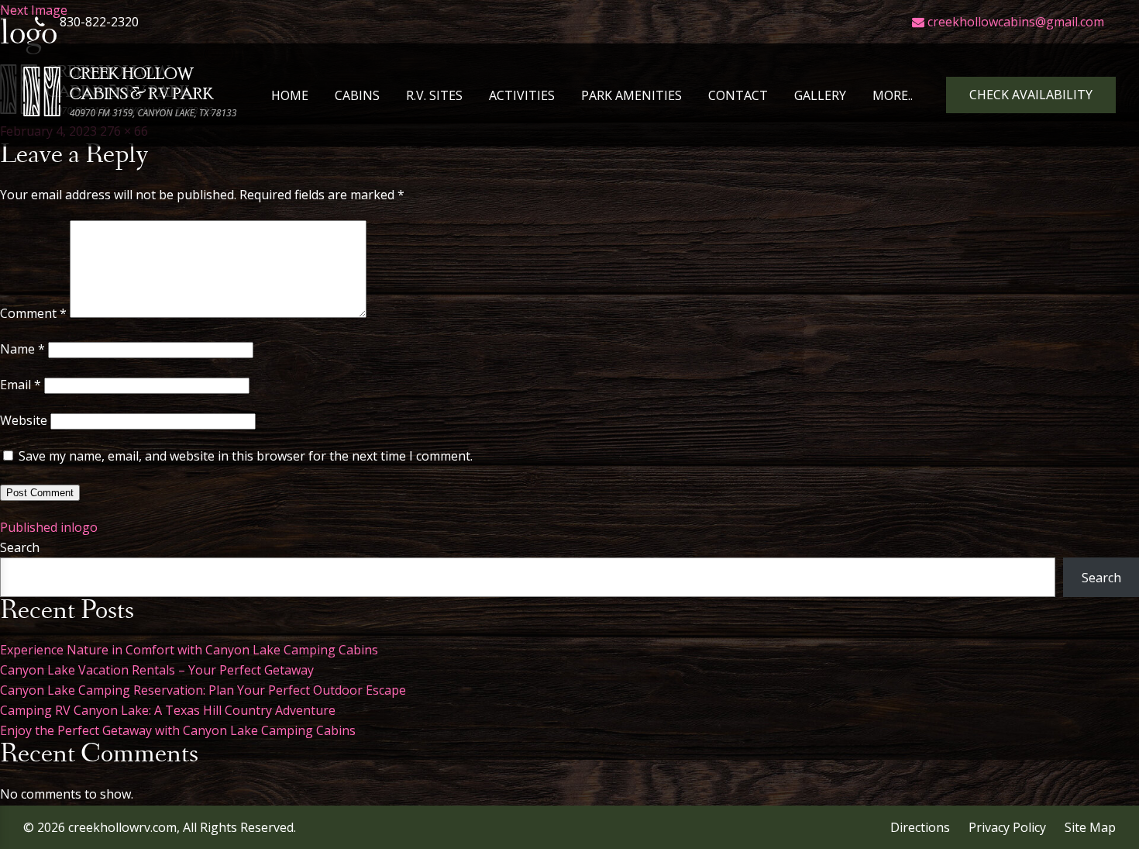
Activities (522, 95)
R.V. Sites (434, 95)
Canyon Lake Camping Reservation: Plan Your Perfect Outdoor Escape (203, 690)
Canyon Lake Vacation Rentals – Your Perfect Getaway (157, 669)
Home (289, 95)
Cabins (357, 95)
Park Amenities (631, 95)
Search (20, 547)
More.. (892, 95)
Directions (920, 827)
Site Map (1090, 827)
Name (22, 348)
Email (20, 384)
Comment (33, 313)
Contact (738, 95)
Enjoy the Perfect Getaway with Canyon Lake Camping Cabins (178, 730)
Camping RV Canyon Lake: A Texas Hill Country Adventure (168, 710)
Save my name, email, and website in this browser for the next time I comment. (246, 455)
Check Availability (1031, 94)
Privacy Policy (1007, 827)
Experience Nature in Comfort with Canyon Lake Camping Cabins (189, 649)
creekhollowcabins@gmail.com (1014, 21)
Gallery (820, 95)
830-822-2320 (98, 21)
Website (23, 420)
